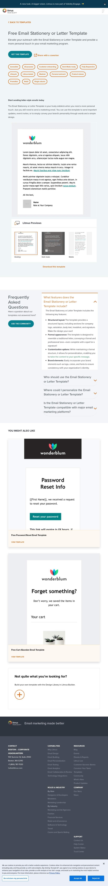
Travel (50, 828)
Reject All (95, 878)
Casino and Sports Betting (58, 832)
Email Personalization (56, 761)
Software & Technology (57, 825)
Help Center (79, 844)
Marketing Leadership (57, 802)
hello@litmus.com (15, 768)
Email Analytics (54, 768)
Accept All (78, 878)
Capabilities (54, 746)
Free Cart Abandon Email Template (27, 649)
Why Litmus (52, 749)
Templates (78, 772)
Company (78, 787)
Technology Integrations (57, 776)
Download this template (54, 266)
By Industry (52, 806)
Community (78, 776)
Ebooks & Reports (81, 757)
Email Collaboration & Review (60, 772)
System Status (79, 848)
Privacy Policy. (54, 873)
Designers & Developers (58, 795)
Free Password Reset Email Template (28, 535)
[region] (54, 872)
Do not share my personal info (15, 878)
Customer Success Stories (84, 764)
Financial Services (55, 817)
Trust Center (79, 851)
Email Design (53, 753)
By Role (51, 791)
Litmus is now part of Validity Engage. (63, 3)
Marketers (52, 798)
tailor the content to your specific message (69, 356)
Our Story (78, 791)
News (76, 795)
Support (78, 836)
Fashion (51, 813)
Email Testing (53, 764)
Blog (75, 749)
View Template (17, 542)
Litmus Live (78, 761)
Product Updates (81, 783)
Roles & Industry (56, 787)
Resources (79, 746)
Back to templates (20, 22)
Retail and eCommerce (57, 821)
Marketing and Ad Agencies (59, 810)
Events (76, 753)
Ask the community (21, 323)
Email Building (53, 757)
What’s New (79, 779)
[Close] (105, 3)
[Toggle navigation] (101, 11)
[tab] (26, 246)
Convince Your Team (82, 768)
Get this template (20, 54)
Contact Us (78, 840)
